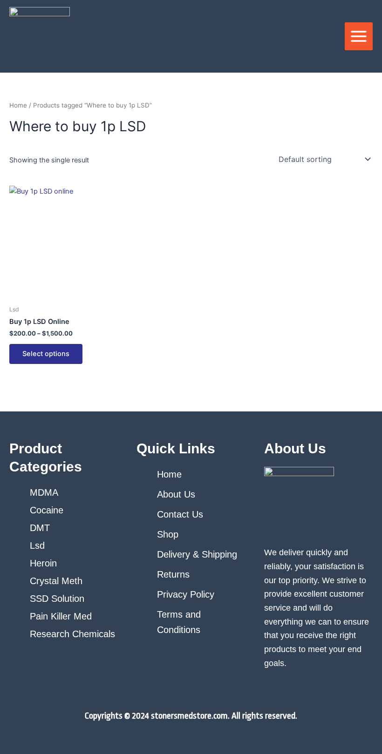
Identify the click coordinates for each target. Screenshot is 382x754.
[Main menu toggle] (359, 36)
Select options (45, 354)
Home (18, 105)
